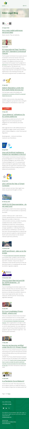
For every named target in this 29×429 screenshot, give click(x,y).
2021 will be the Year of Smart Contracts (13, 184)
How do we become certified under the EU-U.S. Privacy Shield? (14, 346)
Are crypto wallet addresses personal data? (12, 31)
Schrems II (4, 64)
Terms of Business (6, 423)
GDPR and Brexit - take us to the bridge (14, 252)
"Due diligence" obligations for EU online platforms (13, 115)
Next (9, 394)
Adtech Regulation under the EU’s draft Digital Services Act (13, 89)
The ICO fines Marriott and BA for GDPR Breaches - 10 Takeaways (13, 282)
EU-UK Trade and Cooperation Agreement (15, 255)
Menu (25, 5)
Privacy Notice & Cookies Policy (9, 421)
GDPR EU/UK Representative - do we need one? (14, 205)
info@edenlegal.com (6, 417)
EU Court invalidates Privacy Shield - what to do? (12, 312)
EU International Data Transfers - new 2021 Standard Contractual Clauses (14, 51)
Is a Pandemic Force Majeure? (13, 381)
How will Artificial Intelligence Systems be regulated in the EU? (14, 153)
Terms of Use (5, 420)
